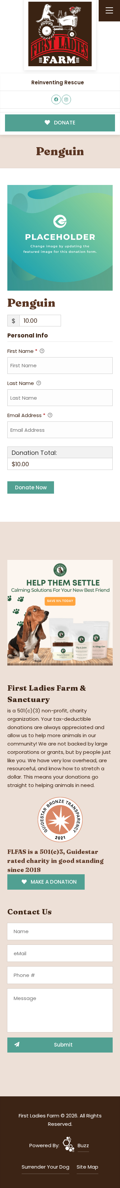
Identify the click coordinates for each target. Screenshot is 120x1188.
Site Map (87, 1166)
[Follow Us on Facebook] (56, 99)
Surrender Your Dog (45, 1166)
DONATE (64, 122)
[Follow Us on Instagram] (66, 99)
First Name (22, 351)
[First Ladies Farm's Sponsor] (60, 612)
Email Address (26, 415)
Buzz (83, 1145)
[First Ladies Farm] (60, 34)
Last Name (21, 383)
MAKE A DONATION (53, 881)
